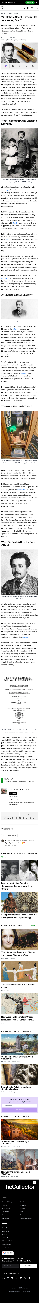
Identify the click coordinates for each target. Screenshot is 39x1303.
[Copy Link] (27, 818)
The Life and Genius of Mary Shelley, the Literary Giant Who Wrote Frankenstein (18, 954)
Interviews (5, 1218)
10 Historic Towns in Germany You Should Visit (19, 782)
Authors (4, 1234)
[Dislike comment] (9, 845)
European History (15, 1061)
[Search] (24, 8)
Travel (4, 1215)
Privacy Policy (26, 1291)
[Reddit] (23, 818)
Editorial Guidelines (8, 1241)
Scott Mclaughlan (12, 40)
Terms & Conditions (14, 1291)
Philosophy (13, 1092)
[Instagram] (25, 1278)
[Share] (26, 66)
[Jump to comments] (12, 66)
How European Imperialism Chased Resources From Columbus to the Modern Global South (17, 1018)
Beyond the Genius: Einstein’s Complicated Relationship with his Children (16, 886)
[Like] (10, 814)
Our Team (5, 1238)
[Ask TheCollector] (6, 66)
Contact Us (6, 1247)
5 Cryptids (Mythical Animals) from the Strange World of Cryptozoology (19, 916)
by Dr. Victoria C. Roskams (8, 958)
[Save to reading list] (19, 66)
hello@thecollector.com (10, 1273)
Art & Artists (6, 1208)
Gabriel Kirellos (6, 1061)
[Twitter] (20, 818)
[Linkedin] (13, 818)
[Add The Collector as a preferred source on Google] (8, 1253)
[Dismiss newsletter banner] (36, 2)
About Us (5, 1228)
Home (3, 13)
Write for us (5, 1231)
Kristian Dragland (10, 840)
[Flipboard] (31, 818)
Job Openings (6, 1244)
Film (21, 1212)
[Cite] (33, 66)
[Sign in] (32, 8)
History (4, 1205)
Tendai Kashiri (6, 1092)
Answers (16, 13)
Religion (22, 1202)
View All (3, 857)
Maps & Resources (26, 1218)
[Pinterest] (29, 1278)
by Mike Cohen (5, 990)
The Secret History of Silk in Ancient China (18, 986)
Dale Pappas (6, 1176)
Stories (9, 13)
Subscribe (30, 2)
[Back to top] (34, 1182)
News (22, 1215)
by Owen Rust (4, 1023)
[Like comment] (6, 845)
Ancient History (7, 1202)
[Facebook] (17, 818)
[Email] (34, 818)
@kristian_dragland (21, 840)
